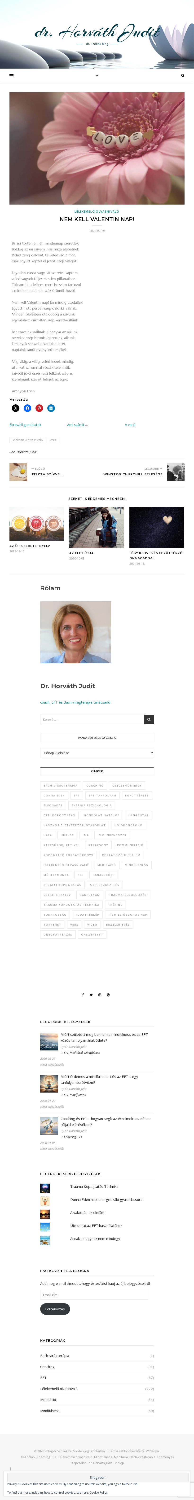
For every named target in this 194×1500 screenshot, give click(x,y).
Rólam (50, 588)
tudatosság (55, 914)
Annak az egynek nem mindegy (95, 1238)
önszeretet (92, 934)
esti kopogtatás (59, 815)
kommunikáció (130, 845)
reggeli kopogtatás (62, 885)
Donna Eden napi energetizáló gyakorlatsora (106, 1199)
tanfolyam (90, 895)
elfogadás (53, 805)
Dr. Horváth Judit (67, 686)
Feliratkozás (55, 1309)
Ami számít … (77, 424)
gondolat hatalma (102, 815)
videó (92, 924)
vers (53, 440)
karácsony (98, 845)
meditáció (106, 865)
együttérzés (137, 795)
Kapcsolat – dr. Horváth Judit (91, 1463)
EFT (77, 795)
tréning (115, 904)
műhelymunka (56, 875)
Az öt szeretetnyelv (29, 546)
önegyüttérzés (58, 934)
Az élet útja (81, 553)
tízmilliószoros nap (127, 914)
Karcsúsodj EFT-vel (62, 845)
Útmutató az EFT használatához (96, 1225)
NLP (81, 875)
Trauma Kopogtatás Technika (71, 904)
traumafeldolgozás (128, 895)
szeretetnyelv (57, 895)
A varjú (130, 424)
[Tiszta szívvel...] (18, 472)
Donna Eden (54, 795)
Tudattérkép (87, 914)
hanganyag (138, 815)
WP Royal (152, 1451)
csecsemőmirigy (127, 785)
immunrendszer (112, 835)
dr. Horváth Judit (97, 31)
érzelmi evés (118, 924)
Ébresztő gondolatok (25, 424)
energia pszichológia (92, 805)
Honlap (119, 1463)
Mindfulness (92, 1052)
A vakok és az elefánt (87, 1212)
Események (165, 1457)
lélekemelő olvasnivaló (28, 440)
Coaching (70, 1137)
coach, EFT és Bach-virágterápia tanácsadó (75, 702)
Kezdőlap (28, 1457)
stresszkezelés (104, 885)
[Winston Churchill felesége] (176, 472)
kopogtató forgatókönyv (68, 855)
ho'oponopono (129, 825)
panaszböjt (104, 875)
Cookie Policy (98, 1493)
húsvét (67, 835)
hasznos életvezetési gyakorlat (75, 825)
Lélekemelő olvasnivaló (97, 212)
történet (53, 924)
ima (86, 835)
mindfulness (136, 865)
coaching (95, 785)
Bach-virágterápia (61, 785)
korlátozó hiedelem (121, 855)
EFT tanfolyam (102, 795)
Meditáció (76, 1052)
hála (48, 835)
